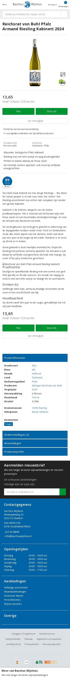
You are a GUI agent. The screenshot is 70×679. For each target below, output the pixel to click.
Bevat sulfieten (40, 411)
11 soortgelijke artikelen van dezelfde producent (28, 133)
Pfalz (34, 381)
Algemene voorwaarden (49, 638)
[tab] (35, 358)
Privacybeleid (32, 644)
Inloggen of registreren (23, 633)
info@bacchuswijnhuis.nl (18, 536)
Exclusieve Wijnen (13, 595)
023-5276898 (12, 531)
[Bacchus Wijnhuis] (27, 4)
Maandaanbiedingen (15, 591)
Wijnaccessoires (13, 603)
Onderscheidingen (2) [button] (16, 434)
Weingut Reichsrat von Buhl (47, 385)
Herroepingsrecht (51, 644)
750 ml (35, 397)
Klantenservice (47, 633)
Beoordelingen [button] (12, 443)
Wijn (34, 365)
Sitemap (28, 638)
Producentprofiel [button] (14, 451)
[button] (7, 181)
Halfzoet (36, 373)
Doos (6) (51, 111)
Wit (33, 369)
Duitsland (37, 377)
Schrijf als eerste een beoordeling (20, 129)
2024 (34, 389)
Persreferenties (12, 599)
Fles (18, 111)
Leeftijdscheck (13, 644)
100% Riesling (39, 407)
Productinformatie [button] (14, 357)
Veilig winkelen (13, 638)
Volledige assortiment (16, 587)
